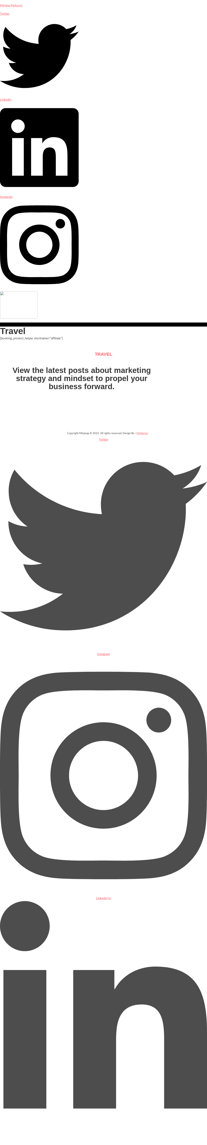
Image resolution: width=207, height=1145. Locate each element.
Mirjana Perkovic (11, 5)
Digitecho (142, 433)
